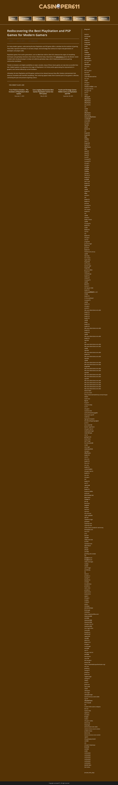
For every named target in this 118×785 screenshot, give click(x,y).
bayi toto (86, 72)
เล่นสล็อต (86, 167)
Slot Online (87, 767)
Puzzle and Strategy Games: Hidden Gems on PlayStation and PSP (67, 92)
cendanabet (87, 753)
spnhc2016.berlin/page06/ (91, 413)
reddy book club (88, 539)
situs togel (87, 447)
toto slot (86, 62)
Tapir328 (86, 125)
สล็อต (85, 137)
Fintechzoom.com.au (89, 252)
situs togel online (88, 628)
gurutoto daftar (88, 270)
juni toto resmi (88, 392)
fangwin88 (87, 42)
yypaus (86, 604)
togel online (87, 260)
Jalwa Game (87, 497)
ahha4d (86, 549)
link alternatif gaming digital (91, 421)
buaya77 (86, 402)
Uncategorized (33, 41)
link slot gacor (87, 60)
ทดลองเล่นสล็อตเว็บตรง (90, 117)
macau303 (87, 630)
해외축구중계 (87, 765)
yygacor (86, 596)
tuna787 (86, 157)
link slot (86, 709)
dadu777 (86, 141)
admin (11, 41)
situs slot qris (87, 513)
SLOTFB (86, 541)
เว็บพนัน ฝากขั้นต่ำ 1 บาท (90, 86)
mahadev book (88, 543)
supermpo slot (88, 523)
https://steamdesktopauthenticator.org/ (94, 664)
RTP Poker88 (87, 702)
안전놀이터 (87, 499)
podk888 (86, 179)
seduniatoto (59, 57)
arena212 (86, 195)
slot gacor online (88, 721)
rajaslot (86, 737)
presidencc (87, 586)
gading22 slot (87, 437)
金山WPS (86, 284)
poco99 (86, 487)
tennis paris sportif (89, 415)
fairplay (86, 547)
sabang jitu (87, 690)
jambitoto (86, 668)
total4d (86, 566)
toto (85, 68)
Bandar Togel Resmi (89, 427)
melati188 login (88, 433)
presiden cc (87, 576)
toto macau (87, 209)
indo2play (86, 606)
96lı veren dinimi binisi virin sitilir (92, 310)
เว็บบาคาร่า (87, 175)
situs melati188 (88, 425)
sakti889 (86, 537)
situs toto (86, 66)
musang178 (87, 159)
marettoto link (88, 411)
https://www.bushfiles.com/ (91, 614)
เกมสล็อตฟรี (87, 119)
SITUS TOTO (87, 439)
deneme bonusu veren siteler (91, 696)
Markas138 (87, 662)
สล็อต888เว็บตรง (88, 700)
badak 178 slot (88, 219)
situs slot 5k (87, 105)
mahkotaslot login (89, 431)
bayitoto (86, 34)
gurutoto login (88, 244)
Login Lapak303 (88, 515)
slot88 (86, 46)
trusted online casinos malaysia (92, 706)
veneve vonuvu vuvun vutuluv (92, 729)
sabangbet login (88, 694)
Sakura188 (87, 686)
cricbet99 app (87, 274)
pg (85, 572)
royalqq (86, 564)
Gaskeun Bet (87, 711)
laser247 (86, 535)
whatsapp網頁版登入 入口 (91, 292)
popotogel (87, 56)
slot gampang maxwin (90, 739)
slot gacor (86, 82)
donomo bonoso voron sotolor (92, 735)
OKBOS (86, 680)
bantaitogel (87, 36)
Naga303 (86, 505)
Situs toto (86, 463)
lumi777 (86, 682)
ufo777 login (87, 568)
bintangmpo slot (88, 529)
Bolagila (86, 717)
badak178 (86, 40)
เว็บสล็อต (86, 52)
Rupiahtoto (87, 632)
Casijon (86, 95)
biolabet (86, 507)
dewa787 (86, 151)
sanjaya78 (86, 278)
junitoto (86, 423)
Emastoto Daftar (88, 491)
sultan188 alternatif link (90, 76)
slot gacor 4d (87, 90)
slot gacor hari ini (88, 89)
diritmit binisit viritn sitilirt (91, 727)
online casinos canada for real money (93, 527)
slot (85, 107)
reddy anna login (88, 562)
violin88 (86, 741)
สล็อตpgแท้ (87, 97)
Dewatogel (87, 725)
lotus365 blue (87, 584)
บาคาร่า (86, 457)
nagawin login (87, 676)
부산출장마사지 (88, 560)
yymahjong (87, 570)
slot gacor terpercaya (89, 745)
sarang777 (87, 578)
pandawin (86, 521)
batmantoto (87, 656)
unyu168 (86, 658)
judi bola (86, 203)
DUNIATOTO (87, 594)
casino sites (87, 588)
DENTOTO (87, 640)
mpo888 (86, 638)
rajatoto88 (87, 485)
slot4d (86, 50)
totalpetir (86, 602)
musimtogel (87, 646)
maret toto (87, 399)
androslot (86, 493)
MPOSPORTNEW (88, 608)
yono (85, 533)
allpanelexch (87, 545)
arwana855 (87, 121)
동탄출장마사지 (88, 558)
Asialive (86, 719)
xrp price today (88, 405)
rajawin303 (87, 636)
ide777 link (87, 181)
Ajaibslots (86, 713)
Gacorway (86, 256)
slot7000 (86, 551)
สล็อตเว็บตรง (87, 58)
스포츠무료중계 (88, 469)
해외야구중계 (87, 390)
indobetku (87, 612)
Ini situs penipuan (89, 298)
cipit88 (86, 38)
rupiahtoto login (88, 519)
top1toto (86, 509)
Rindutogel (87, 610)
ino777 (86, 407)
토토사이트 (87, 723)
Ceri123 (86, 231)
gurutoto (86, 247)
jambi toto (87, 674)
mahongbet (87, 54)
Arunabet (86, 715)
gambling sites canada (90, 554)
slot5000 (86, 749)
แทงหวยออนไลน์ (88, 449)
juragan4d (87, 241)
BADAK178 (87, 129)
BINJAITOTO (87, 642)
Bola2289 (86, 747)
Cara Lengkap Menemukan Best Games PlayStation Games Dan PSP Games (43, 92)
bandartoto (87, 580)
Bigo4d (86, 400)
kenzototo (87, 503)
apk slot (86, 517)
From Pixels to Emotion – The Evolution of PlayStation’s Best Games (19, 92)
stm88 (86, 445)
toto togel (86, 692)
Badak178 (86, 201)
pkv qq (86, 501)
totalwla (86, 600)
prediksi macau (88, 731)
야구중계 (86, 582)
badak (86, 322)
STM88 (86, 294)
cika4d (86, 688)
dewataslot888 (88, 616)
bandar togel (87, 266)
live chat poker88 (88, 443)
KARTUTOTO (87, 592)
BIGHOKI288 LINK (89, 495)
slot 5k (86, 435)
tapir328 (86, 340)
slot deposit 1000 (88, 288)
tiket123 (86, 574)
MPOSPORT (87, 634)
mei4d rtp (86, 417)
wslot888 (86, 618)
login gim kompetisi (89, 419)
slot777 (86, 92)
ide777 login (87, 441)
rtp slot (86, 698)
